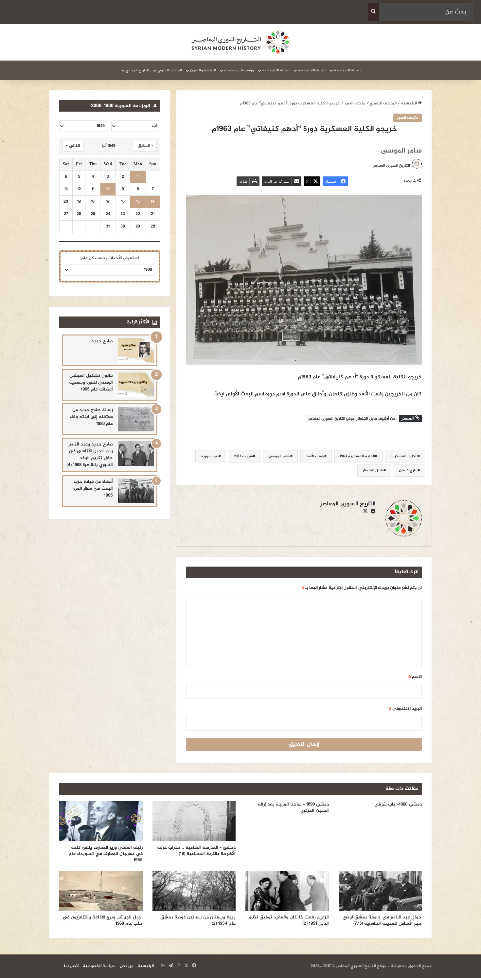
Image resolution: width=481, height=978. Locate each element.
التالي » (73, 146)
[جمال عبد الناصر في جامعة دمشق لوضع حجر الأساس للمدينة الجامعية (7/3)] (380, 891)
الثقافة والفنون (203, 70)
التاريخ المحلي (137, 70)
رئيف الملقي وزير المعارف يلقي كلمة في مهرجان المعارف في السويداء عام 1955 (106, 854)
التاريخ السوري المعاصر (391, 165)
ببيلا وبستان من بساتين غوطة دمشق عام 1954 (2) (198, 920)
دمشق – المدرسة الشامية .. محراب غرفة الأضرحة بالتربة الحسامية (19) (196, 851)
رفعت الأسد (315, 456)
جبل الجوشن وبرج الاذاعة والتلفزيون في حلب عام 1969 (102, 920)
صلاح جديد (102, 341)
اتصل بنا (71, 966)
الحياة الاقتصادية (276, 70)
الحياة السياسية (347, 70)
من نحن (127, 966)
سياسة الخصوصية (99, 966)
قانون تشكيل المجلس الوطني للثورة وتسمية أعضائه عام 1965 (91, 382)
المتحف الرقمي (169, 70)
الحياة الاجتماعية (312, 70)
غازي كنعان (408, 470)
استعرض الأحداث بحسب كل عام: (109, 258)
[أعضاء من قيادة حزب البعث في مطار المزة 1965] (136, 491)
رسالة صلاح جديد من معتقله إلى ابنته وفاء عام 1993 (91, 416)
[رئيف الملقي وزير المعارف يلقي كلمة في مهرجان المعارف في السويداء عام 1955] (101, 821)
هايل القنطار (373, 470)
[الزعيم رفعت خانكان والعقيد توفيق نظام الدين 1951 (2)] (287, 891)
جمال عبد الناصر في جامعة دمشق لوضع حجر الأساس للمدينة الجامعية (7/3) (382, 920)
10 (108, 189)
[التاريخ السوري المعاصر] (240, 42)
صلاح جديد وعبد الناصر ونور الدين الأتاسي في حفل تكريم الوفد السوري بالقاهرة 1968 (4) (89, 455)
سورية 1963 (243, 456)
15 (138, 201)
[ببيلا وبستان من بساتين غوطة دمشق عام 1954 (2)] (194, 891)
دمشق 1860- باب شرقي (398, 804)
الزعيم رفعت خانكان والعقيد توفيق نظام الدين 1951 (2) (288, 920)
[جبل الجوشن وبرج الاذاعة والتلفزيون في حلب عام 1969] (101, 891)
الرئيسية (409, 103)
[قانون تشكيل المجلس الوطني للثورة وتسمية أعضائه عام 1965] (136, 384)
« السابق (145, 146)
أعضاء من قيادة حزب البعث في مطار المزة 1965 (93, 488)
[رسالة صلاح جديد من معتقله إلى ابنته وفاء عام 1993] (136, 419)
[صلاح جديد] (136, 350)
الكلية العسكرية (404, 456)
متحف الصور (354, 103)
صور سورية (210, 456)
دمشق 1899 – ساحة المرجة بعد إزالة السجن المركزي (293, 807)
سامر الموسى (279, 456)
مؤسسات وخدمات (239, 70)
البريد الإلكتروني (405, 708)
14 (152, 201)
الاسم (415, 676)
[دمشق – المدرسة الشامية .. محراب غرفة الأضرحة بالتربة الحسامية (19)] (194, 821)
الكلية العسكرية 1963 (357, 456)
